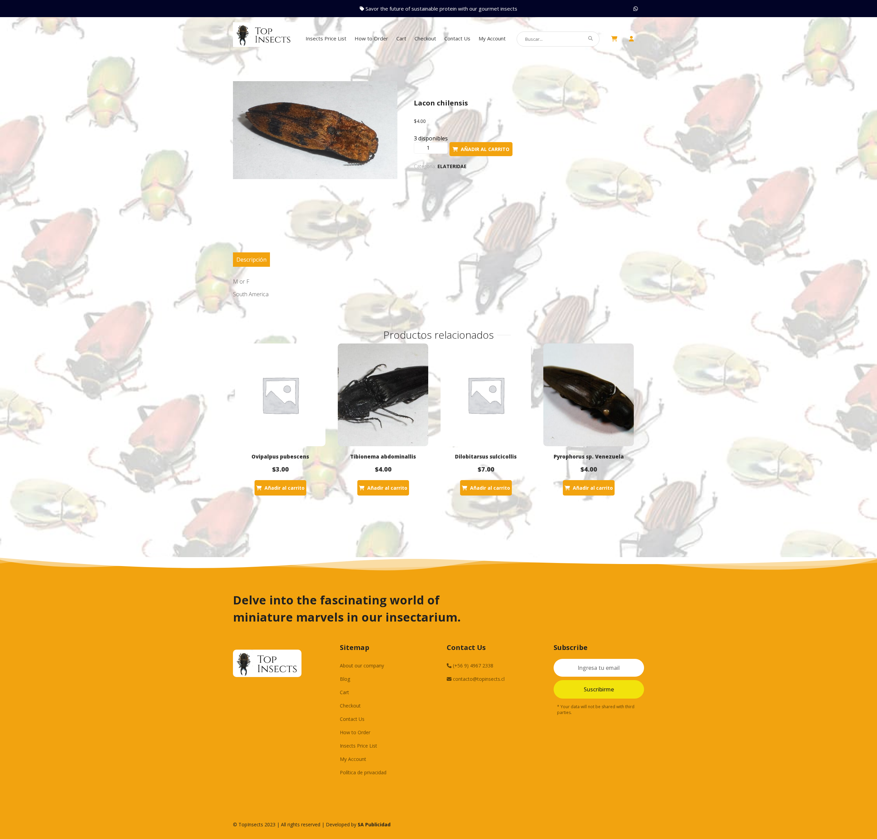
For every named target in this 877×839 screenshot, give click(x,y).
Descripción (251, 259)
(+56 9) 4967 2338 (472, 665)
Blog (345, 679)
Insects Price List (326, 38)
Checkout (425, 38)
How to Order (371, 38)
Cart (401, 38)
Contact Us (457, 38)
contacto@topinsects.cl (478, 679)
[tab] (251, 259)
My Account (492, 38)
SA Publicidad (374, 824)
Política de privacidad (363, 772)
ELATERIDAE (452, 166)
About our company (362, 665)
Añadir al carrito (485, 149)
